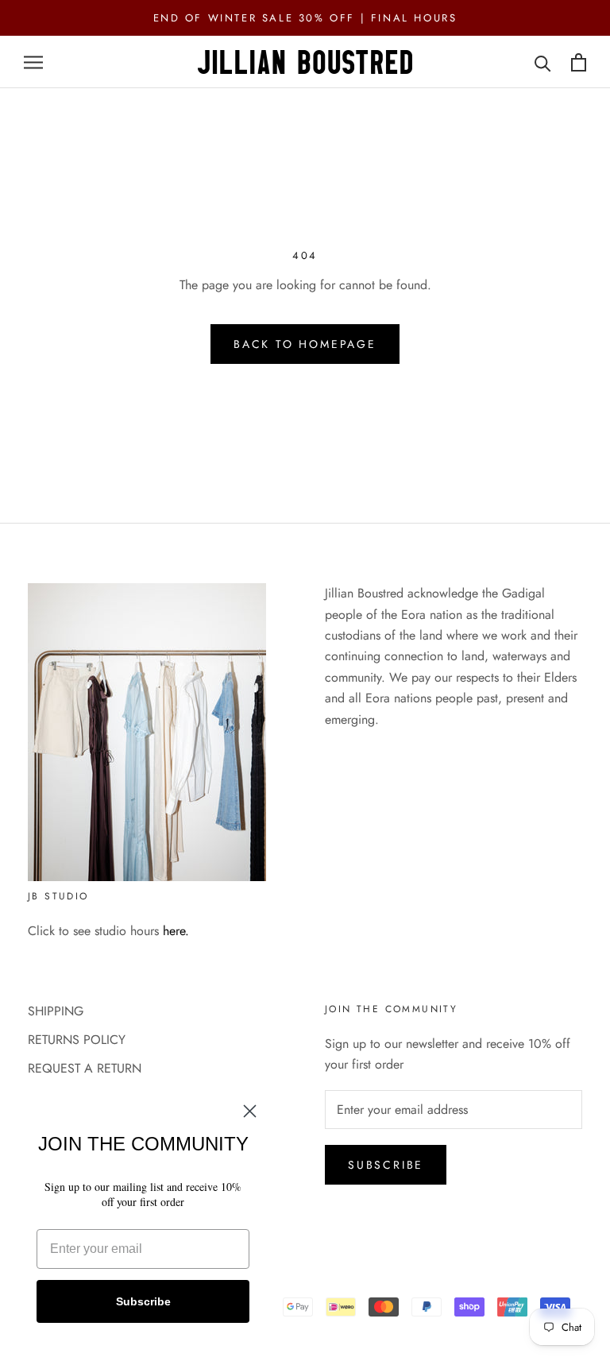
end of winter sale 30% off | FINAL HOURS (305, 17)
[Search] (543, 62)
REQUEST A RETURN (84, 1068)
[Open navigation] (33, 63)
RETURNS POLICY (76, 1039)
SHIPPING (55, 1011)
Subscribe (385, 1165)
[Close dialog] (250, 1111)
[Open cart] (578, 62)
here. (176, 931)
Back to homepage (305, 344)
